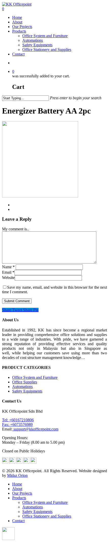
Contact (18, 54)
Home (17, 17)
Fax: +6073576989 (17, 424)
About (17, 22)
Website (8, 277)
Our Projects (22, 26)
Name (8, 267)
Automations (32, 40)
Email (8, 272)
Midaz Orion (17, 475)
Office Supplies (24, 382)
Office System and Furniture (45, 36)
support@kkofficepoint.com (35, 429)
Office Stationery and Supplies (46, 49)
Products (19, 31)
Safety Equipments (37, 45)
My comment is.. (15, 229)
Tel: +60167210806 (18, 420)
